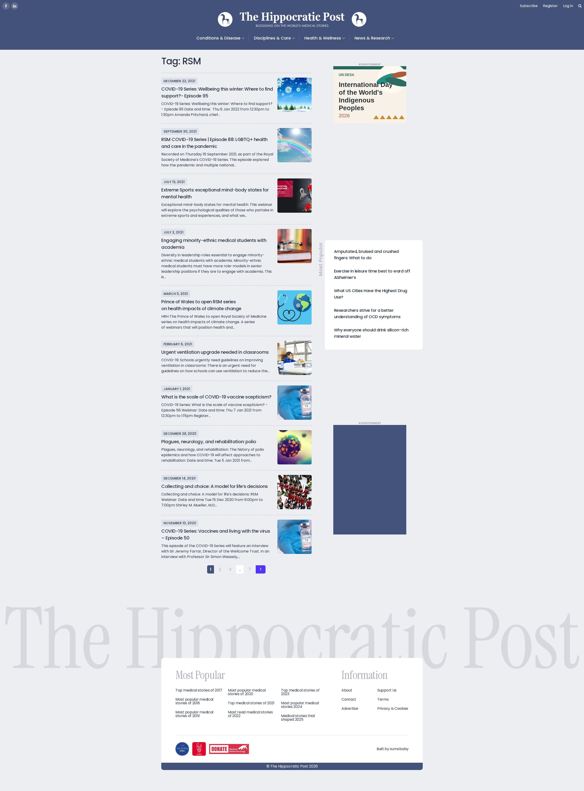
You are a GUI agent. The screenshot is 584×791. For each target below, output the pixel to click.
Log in (568, 5)
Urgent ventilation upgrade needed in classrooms (215, 352)
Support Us (386, 690)
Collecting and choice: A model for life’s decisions (214, 486)
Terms (383, 699)
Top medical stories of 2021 (251, 703)
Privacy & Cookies (392, 708)
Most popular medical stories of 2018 (194, 701)
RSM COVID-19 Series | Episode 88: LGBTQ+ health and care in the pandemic (214, 142)
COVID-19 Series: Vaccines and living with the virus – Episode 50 (215, 534)
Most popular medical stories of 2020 (247, 692)
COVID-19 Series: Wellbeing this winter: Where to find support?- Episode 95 (217, 92)
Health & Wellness (322, 38)
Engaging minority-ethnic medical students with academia (213, 243)
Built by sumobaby (393, 749)
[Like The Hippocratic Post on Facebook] (6, 6)
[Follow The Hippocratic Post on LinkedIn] (14, 6)
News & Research (372, 38)
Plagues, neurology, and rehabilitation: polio (208, 441)
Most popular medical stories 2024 (300, 705)
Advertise (350, 708)
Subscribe (529, 5)
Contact (349, 699)
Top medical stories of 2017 (198, 690)
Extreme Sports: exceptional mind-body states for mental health (215, 193)
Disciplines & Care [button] (272, 38)
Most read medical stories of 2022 (250, 714)
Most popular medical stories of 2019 (194, 714)
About (347, 690)
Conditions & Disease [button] (218, 38)
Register (550, 5)
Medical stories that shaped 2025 (298, 717)
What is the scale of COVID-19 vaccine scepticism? (216, 397)
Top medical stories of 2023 (300, 692)
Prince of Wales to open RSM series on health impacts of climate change (201, 305)
